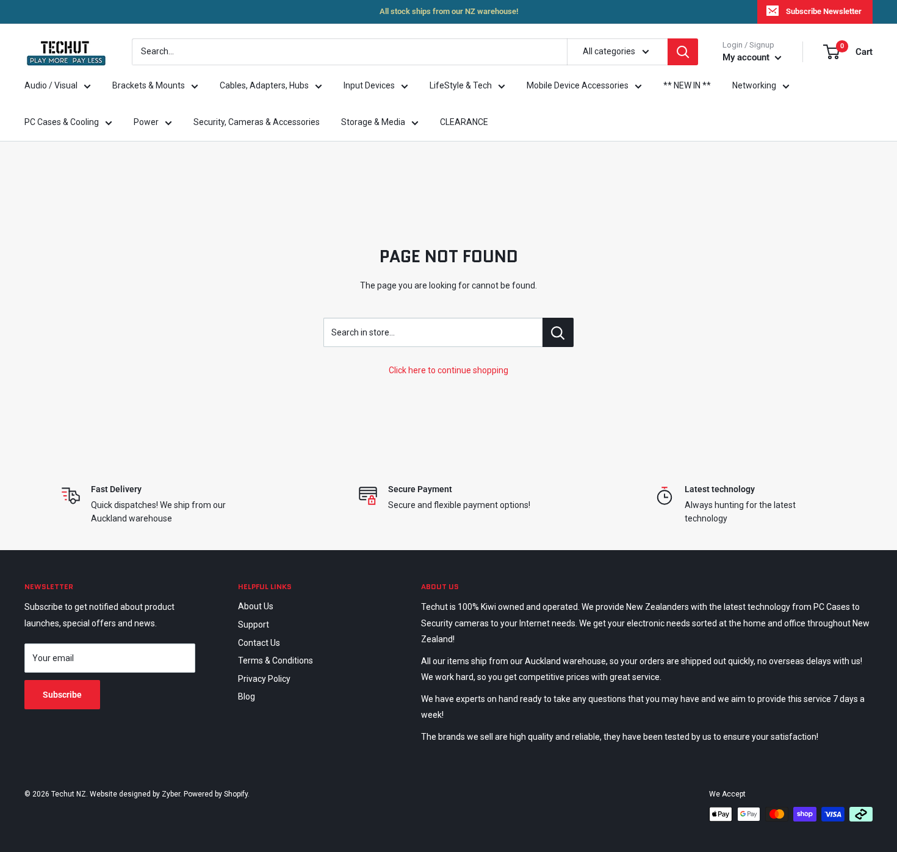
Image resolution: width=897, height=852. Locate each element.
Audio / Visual (50, 85)
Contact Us (259, 643)
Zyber (171, 794)
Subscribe (62, 695)
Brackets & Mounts (148, 85)
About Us (255, 606)
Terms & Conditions (275, 660)
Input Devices (369, 85)
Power (146, 122)
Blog (246, 696)
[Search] (683, 51)
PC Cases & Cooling (61, 122)
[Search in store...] (558, 332)
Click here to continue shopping (448, 370)
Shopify (236, 794)
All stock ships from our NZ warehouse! (449, 11)
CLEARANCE (464, 122)
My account (747, 57)
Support (253, 624)
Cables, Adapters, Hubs (264, 85)
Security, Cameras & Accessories (256, 122)
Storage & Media (373, 122)
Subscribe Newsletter (824, 11)
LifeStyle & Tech (461, 85)
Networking (754, 85)
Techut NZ (68, 794)
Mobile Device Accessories (578, 85)
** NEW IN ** (687, 85)
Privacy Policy (264, 679)
